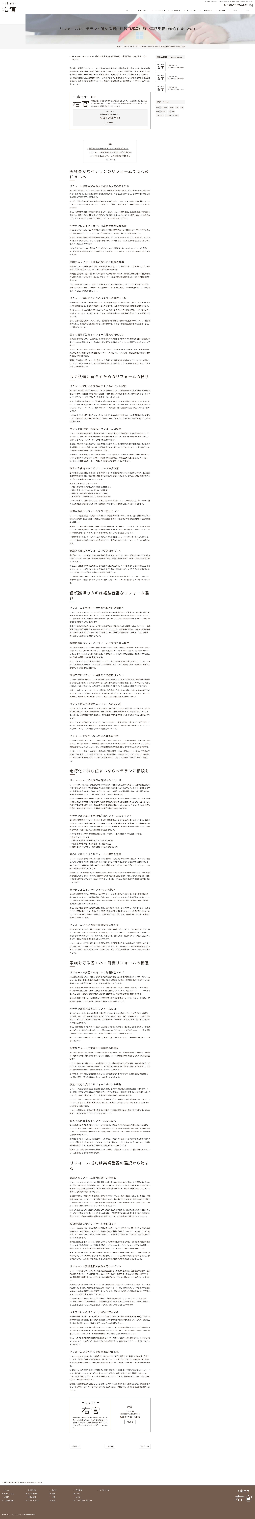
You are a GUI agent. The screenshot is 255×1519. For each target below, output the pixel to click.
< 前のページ (75, 1446)
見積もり (175, 115)
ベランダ (168, 115)
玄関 (173, 111)
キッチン (163, 111)
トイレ (171, 107)
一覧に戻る (110, 1446)
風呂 (177, 107)
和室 (182, 107)
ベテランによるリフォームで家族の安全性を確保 (111, 156)
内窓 (157, 111)
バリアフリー (160, 115)
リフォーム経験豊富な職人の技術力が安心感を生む (112, 152)
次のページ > (145, 1446)
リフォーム (164, 107)
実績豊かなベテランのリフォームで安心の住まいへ (108, 148)
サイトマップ (104, 1490)
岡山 (157, 107)
